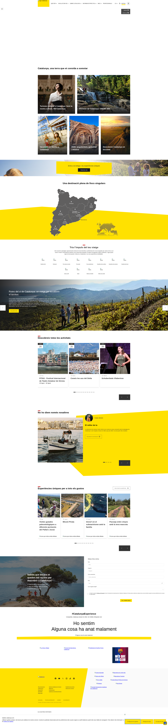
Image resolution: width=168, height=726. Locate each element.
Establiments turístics (70, 686)
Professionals (107, 3)
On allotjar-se (62, 3)
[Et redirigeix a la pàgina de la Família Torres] (96, 655)
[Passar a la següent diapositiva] (127, 397)
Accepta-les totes (160, 721)
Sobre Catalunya (75, 3)
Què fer (53, 3)
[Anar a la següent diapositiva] (165, 308)
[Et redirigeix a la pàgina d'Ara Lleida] (99, 680)
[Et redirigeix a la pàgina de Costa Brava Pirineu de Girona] (119, 680)
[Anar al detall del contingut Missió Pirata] (72, 516)
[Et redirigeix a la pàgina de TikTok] (70, 678)
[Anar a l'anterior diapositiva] (3, 308)
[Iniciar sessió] (128, 3)
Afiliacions (51, 688)
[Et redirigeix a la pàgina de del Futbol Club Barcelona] (120, 655)
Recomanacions (41, 686)
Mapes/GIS (40, 690)
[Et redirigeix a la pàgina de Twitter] (63, 678)
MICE (99, 3)
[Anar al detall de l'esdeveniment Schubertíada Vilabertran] (115, 365)
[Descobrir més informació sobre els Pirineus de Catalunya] (103, 94)
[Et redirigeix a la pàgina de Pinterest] (74, 678)
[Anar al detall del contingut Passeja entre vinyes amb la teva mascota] (119, 516)
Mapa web (40, 693)
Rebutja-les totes (147, 721)
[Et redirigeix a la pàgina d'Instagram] (66, 678)
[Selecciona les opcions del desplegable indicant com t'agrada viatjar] (126, 589)
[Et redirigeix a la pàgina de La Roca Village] (48, 655)
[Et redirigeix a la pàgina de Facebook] (55, 678)
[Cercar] (119, 3)
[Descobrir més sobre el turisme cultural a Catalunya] (56, 94)
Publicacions (40, 688)
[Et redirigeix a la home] (43, 3)
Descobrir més (13, 310)
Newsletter (40, 691)
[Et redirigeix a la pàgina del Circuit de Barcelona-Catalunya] (72, 655)
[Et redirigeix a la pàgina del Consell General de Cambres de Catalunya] (99, 687)
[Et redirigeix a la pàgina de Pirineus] (99, 683)
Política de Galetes (8, 721)
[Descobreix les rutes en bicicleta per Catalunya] (115, 135)
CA (115, 3)
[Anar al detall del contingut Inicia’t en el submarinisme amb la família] (96, 516)
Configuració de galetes (132, 721)
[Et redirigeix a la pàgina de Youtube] (59, 678)
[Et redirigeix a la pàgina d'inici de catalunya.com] (42, 678)
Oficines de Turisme (70, 688)
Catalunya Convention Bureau (55, 691)
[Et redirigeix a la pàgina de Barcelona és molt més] (118, 672)
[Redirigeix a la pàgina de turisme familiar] (52, 135)
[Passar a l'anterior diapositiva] (122, 397)
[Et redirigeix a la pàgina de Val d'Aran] (119, 683)
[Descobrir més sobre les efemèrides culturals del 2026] (84, 135)
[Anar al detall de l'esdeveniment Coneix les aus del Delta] (84, 365)
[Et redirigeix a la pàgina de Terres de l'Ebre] (99, 676)
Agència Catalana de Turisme (55, 686)
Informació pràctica (89, 3)
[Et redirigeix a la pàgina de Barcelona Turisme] (119, 676)
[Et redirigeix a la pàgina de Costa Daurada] (99, 672)
